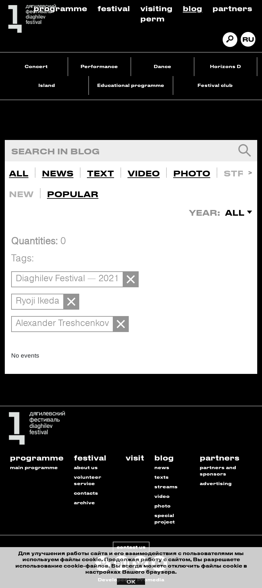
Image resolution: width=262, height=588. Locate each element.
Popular (72, 194)
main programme (34, 467)
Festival (113, 8)
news (161, 467)
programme (37, 457)
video (162, 496)
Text (100, 173)
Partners (232, 8)
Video (143, 173)
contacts (86, 493)
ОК (131, 581)
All (18, 173)
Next (250, 171)
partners (219, 457)
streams (166, 486)
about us (86, 467)
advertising (216, 483)
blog (164, 457)
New (21, 194)
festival (90, 457)
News (57, 173)
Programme (60, 8)
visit (135, 457)
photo (162, 505)
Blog (192, 8)
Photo (191, 173)
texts (161, 477)
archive (84, 502)
